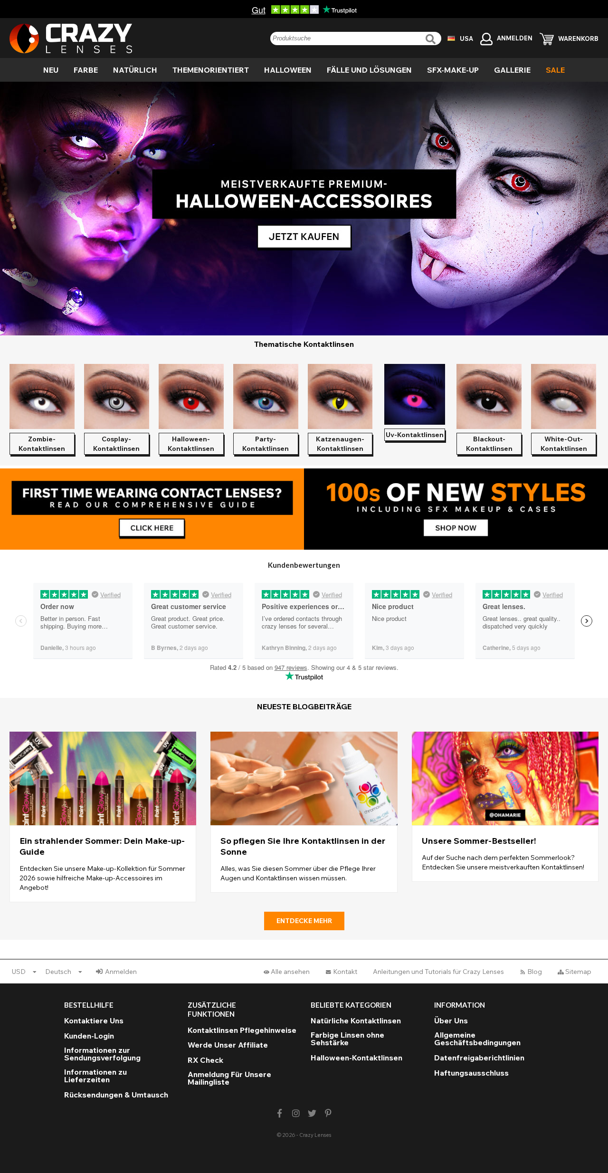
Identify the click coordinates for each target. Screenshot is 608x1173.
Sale (555, 70)
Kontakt (345, 971)
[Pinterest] (328, 1113)
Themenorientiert (210, 70)
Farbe (86, 70)
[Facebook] (280, 1113)
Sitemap (578, 971)
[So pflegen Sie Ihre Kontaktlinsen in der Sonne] (303, 812)
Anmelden (121, 971)
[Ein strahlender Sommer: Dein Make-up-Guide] (103, 817)
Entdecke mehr (304, 920)
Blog (534, 971)
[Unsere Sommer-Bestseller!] (505, 807)
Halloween (288, 70)
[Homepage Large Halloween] (304, 208)
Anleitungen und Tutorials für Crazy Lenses (438, 971)
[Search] (431, 39)
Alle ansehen (290, 971)
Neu (50, 70)
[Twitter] (312, 1113)
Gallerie (512, 70)
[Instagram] (296, 1113)
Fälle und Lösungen (369, 70)
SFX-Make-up (453, 70)
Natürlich (135, 70)
